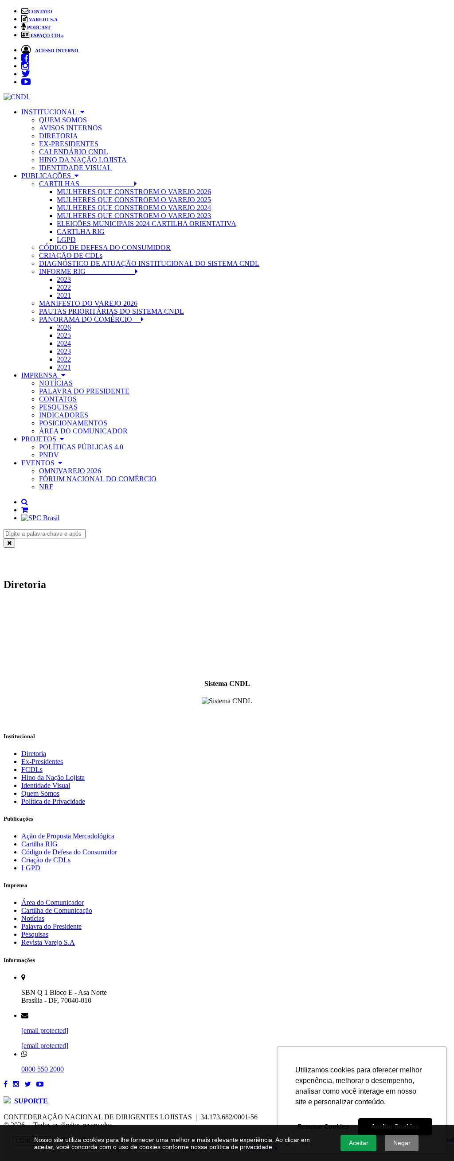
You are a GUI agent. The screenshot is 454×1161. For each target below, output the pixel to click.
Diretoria (33, 753)
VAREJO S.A (42, 19)
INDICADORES (63, 415)
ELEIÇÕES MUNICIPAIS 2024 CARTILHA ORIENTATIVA (146, 223)
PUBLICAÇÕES (47, 175)
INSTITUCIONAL (50, 112)
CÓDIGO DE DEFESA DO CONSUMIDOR (105, 247)
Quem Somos (40, 793)
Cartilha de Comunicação (56, 910)
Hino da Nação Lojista (53, 777)
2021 (64, 295)
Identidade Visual (45, 785)
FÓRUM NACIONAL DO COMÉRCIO (98, 479)
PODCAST (38, 27)
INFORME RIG (87, 271)
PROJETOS (40, 439)
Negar (402, 1142)
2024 (64, 343)
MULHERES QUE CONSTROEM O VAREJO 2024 (134, 207)
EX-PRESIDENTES (68, 144)
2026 (64, 327)
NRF (46, 487)
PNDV (49, 455)
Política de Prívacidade (53, 801)
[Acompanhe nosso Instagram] (16, 1084)
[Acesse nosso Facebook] (6, 1084)
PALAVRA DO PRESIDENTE (84, 391)
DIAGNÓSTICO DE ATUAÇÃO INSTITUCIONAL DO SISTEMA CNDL (149, 263)
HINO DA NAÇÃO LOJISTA (83, 160)
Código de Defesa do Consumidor (69, 852)
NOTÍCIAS (56, 383)
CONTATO (40, 11)
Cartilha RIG (39, 844)
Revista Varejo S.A (48, 942)
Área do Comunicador (52, 902)
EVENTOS (39, 463)
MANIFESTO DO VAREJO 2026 (88, 303)
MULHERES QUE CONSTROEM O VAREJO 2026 (134, 191)
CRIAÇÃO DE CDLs (70, 255)
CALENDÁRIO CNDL (73, 152)
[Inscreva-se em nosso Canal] (39, 1084)
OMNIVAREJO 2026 (70, 471)
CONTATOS (58, 399)
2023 (64, 279)
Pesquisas (34, 934)
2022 (64, 287)
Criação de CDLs (45, 860)
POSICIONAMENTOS (73, 423)
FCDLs (32, 769)
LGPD (66, 239)
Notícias (32, 918)
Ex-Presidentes (42, 761)
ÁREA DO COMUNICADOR (83, 431)
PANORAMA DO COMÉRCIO (90, 319)
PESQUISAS (58, 407)
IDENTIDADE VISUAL (75, 167)
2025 (64, 335)
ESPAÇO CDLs (46, 35)
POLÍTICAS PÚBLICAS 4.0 (81, 447)
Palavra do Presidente (51, 926)
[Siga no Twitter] (27, 1084)
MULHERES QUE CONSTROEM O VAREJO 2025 (134, 199)
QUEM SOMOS (63, 120)
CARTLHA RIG (81, 231)
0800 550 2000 (42, 1069)
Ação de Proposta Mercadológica (67, 836)
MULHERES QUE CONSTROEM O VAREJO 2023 (134, 215)
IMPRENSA (41, 375)
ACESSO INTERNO (56, 50)
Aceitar (358, 1142)
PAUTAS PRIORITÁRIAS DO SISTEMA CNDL (111, 311)
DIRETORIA (58, 136)
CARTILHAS (86, 183)
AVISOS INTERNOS (70, 128)
